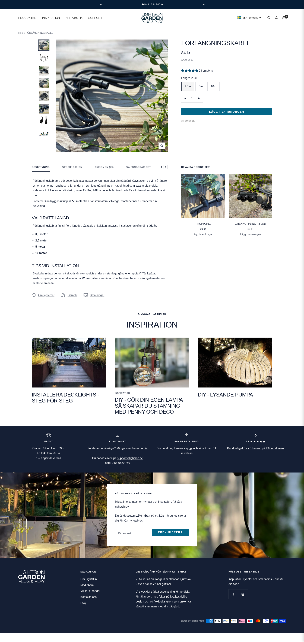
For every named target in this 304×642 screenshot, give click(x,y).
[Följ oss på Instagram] (243, 594)
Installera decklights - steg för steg (65, 398)
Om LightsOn (88, 579)
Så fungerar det (138, 167)
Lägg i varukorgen (203, 234)
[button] (190, 70)
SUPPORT (95, 17)
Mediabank (87, 585)
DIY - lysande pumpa (225, 395)
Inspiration (122, 393)
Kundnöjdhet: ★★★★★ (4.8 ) (153, 4)
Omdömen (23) (104, 167)
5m (201, 86)
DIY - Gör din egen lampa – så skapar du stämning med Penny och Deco (151, 406)
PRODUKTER (27, 17)
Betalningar (97, 295)
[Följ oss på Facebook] (233, 594)
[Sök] (269, 17)
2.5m (188, 86)
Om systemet (46, 295)
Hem (21, 32)
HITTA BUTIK (74, 17)
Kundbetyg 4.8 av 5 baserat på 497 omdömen (255, 448)
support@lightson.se (130, 458)
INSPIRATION (51, 17)
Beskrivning (41, 167)
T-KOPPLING (203, 223)
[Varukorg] (284, 17)
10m (213, 86)
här (146, 448)
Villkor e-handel (90, 590)
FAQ (83, 602)
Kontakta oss (88, 596)
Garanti (72, 295)
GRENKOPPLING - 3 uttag (250, 223)
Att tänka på (188, 120)
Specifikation (72, 167)
